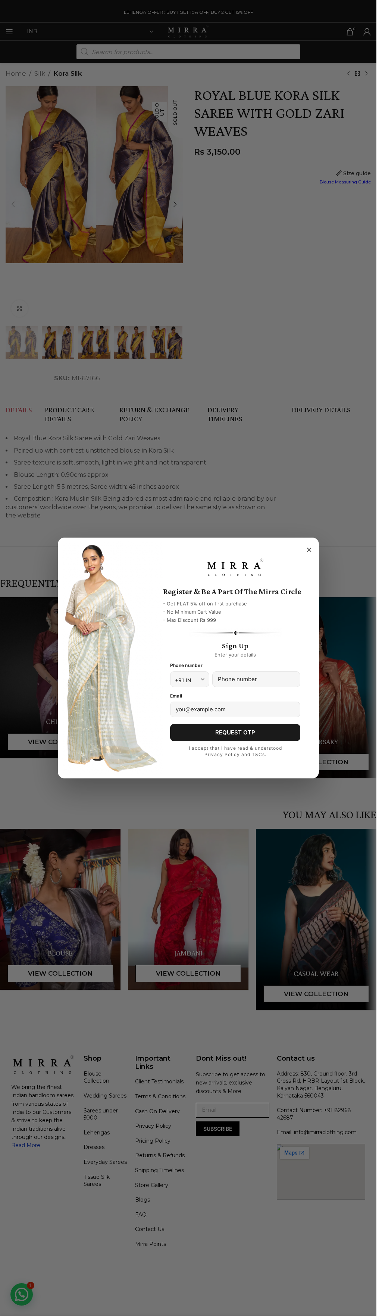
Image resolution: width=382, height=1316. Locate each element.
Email (176, 696)
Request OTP (235, 732)
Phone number (186, 665)
